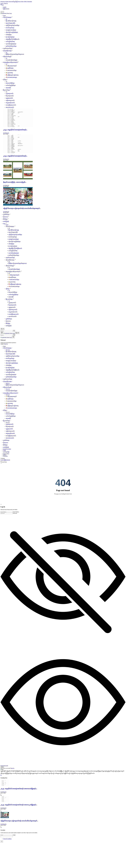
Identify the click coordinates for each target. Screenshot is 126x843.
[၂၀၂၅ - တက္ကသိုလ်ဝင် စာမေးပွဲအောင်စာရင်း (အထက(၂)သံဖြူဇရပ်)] (5, 801)
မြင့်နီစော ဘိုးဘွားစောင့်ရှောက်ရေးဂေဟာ (15, 54)
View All (8, 349)
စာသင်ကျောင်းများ (10, 27)
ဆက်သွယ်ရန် (14, 1)
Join (14, 835)
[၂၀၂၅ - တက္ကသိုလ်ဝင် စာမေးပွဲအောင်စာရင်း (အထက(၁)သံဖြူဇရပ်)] (5, 785)
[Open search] (17, 333)
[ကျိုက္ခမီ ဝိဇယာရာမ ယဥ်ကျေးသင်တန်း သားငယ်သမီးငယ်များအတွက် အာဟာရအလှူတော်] (5, 817)
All (6, 19)
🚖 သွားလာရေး (9, 72)
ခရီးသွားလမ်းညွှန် (7, 56)
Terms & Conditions (7, 838)
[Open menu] (2, 333)
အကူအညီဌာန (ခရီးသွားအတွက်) (10, 62)
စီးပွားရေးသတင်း (10, 95)
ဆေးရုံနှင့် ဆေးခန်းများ (11, 29)
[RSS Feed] (1, 775)
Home (4, 15)
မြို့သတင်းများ (6, 89)
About (10, 1)
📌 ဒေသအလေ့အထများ (11, 77)
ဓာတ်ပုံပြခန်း (6, 221)
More (4, 223)
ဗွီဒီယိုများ (5, 219)
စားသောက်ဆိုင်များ (10, 83)
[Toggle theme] (2, 12)
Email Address (16, 511)
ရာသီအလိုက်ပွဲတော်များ (11, 46)
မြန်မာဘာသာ (6, 8)
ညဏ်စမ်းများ (6, 214)
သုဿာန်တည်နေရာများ (11, 43)
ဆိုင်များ (5, 79)
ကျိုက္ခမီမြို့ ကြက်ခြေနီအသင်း (12, 39)
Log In (2, 3)
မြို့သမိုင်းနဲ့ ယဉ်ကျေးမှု (11, 20)
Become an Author (4, 1)
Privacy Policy (21, 1)
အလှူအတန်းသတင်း (10, 102)
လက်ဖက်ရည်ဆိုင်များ (11, 85)
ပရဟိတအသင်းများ (7, 48)
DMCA (25, 1)
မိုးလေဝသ (5, 216)
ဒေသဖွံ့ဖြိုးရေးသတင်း (11, 104)
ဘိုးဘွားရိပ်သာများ (7, 50)
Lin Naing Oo (6, 132)
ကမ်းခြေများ (9, 34)
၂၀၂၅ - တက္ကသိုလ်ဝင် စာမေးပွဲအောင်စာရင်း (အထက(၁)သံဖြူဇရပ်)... (19, 788)
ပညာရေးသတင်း (9, 93)
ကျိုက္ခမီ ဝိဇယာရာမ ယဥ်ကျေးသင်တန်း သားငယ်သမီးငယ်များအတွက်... (19, 820)
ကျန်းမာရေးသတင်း (10, 100)
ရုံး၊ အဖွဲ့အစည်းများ (10, 36)
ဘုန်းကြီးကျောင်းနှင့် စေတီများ (12, 25)
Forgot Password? (4, 765)
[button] (2, 4)
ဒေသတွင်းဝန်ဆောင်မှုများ (11, 59)
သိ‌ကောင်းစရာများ (7, 17)
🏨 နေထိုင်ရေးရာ (9, 68)
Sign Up (6, 3)
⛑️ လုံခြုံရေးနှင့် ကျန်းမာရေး (12, 74)
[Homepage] (6, 13)
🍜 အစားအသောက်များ (11, 70)
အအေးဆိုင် (8, 87)
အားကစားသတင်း (10, 107)
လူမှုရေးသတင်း (9, 98)
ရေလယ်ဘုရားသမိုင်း (10, 23)
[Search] (3, 329)
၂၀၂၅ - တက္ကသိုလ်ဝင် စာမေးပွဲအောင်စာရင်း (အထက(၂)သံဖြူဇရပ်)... (19, 804)
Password (15, 513)
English (4, 7)
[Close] (13, 337)
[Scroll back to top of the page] (2, 841)
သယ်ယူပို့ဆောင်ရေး (10, 41)
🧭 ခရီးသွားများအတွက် (11, 65)
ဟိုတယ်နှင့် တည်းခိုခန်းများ (12, 32)
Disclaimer (29, 1)
